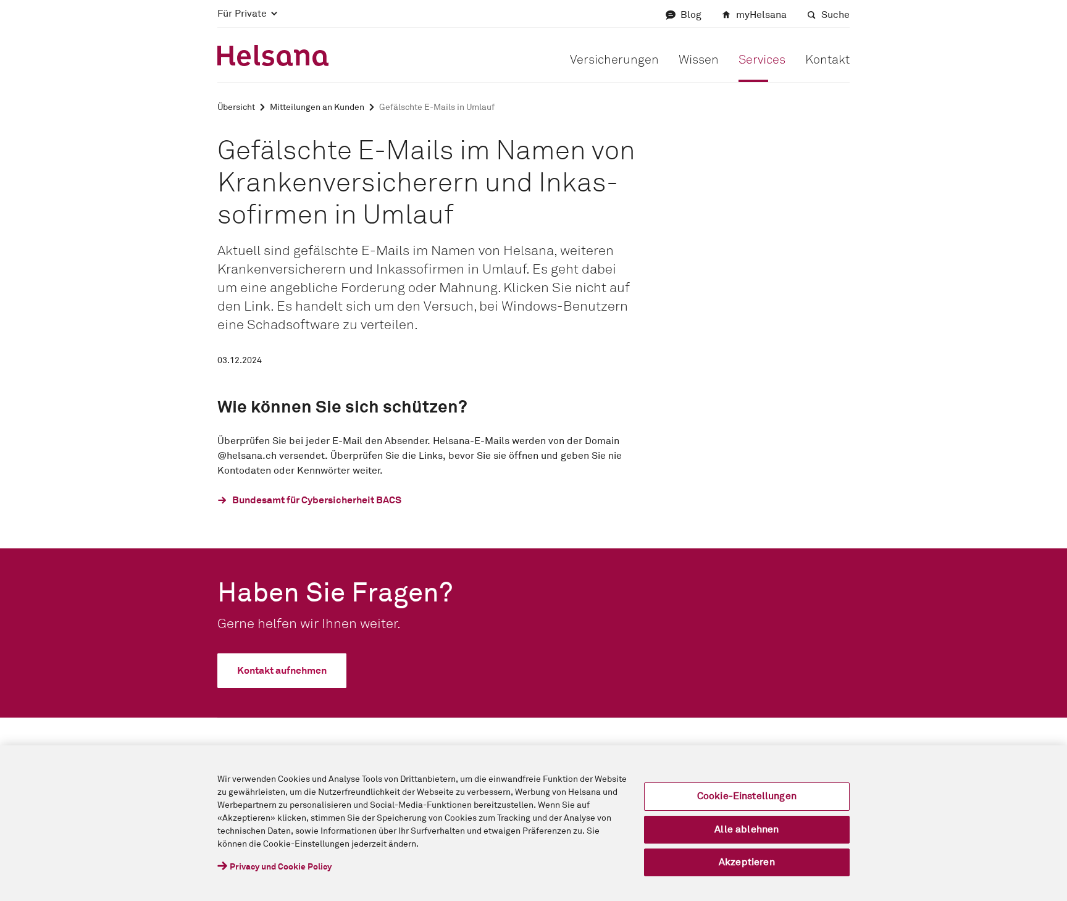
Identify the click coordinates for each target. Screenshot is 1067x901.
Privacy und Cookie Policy (281, 867)
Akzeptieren (747, 862)
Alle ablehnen (746, 829)
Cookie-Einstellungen (747, 796)
